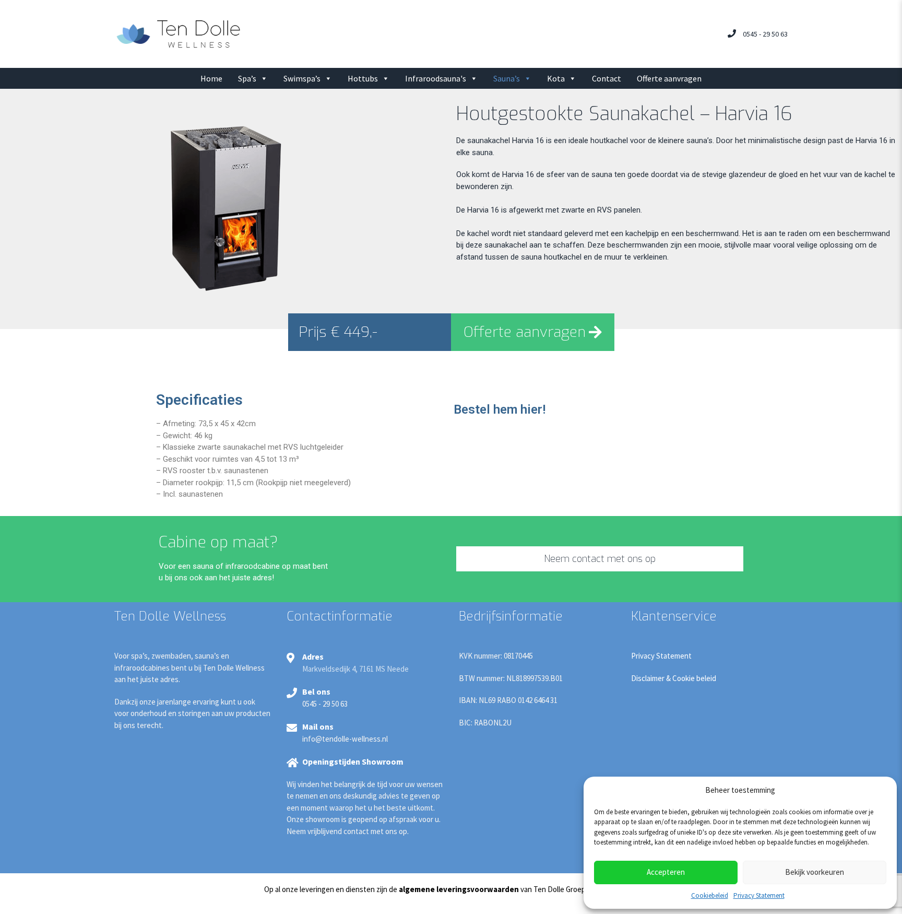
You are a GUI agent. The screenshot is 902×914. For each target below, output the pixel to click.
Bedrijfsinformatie (511, 616)
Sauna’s (506, 78)
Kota (556, 78)
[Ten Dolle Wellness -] (178, 33)
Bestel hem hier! (499, 409)
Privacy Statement (759, 895)
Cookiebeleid (709, 895)
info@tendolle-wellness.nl (345, 739)
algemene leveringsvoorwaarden (459, 889)
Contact (606, 78)
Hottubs (363, 78)
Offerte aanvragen (669, 78)
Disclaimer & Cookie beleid (673, 678)
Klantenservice (674, 616)
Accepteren (666, 872)
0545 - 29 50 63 (765, 34)
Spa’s (247, 78)
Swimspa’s (302, 78)
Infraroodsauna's (435, 78)
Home (211, 78)
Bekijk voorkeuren (814, 872)
